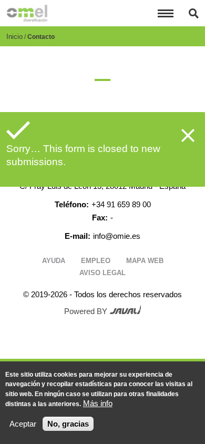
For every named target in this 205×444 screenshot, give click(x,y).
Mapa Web (144, 261)
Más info (97, 403)
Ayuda (53, 261)
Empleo (95, 261)
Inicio (14, 37)
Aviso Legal (102, 273)
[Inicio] (26, 13)
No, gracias (68, 423)
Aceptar (22, 423)
